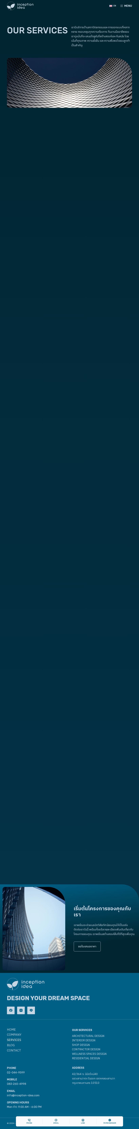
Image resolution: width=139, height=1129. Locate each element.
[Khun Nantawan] (102, 657)
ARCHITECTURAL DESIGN (88, 1036)
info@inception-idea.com (23, 1095)
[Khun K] (37, 657)
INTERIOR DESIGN (83, 1040)
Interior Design (15, 698)
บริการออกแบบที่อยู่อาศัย (100, 425)
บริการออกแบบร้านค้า (31, 305)
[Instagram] (21, 1010)
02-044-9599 (16, 1072)
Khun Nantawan (82, 703)
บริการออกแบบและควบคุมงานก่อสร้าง (101, 308)
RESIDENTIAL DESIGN (86, 1058)
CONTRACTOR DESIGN (86, 1049)
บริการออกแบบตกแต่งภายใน (98, 197)
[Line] (31, 1010)
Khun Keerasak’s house (22, 766)
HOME (11, 1030)
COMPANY (14, 1035)
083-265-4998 (16, 1083)
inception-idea (97, 633)
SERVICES (14, 1040)
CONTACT (14, 1051)
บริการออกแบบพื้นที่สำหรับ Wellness (36, 428)
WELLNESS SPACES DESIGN (89, 1054)
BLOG (11, 1045)
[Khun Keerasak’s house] (37, 720)
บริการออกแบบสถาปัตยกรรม (24, 197)
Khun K (11, 703)
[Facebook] (11, 1010)
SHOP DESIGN (81, 1045)
